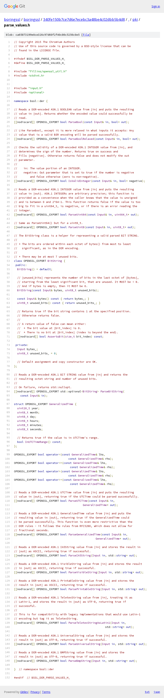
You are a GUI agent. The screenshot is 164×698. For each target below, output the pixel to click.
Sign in (156, 6)
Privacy (35, 692)
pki (135, 19)
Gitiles (24, 692)
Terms (46, 692)
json (157, 692)
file (86, 34)
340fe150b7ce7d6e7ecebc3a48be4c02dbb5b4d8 (84, 19)
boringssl (12, 19)
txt (147, 692)
